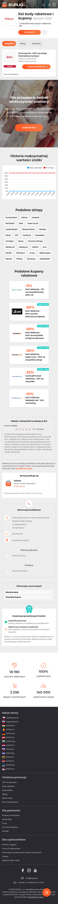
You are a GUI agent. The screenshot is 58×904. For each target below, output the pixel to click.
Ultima (24, 217)
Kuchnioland (11, 217)
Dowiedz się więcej (24, 468)
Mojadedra (39, 235)
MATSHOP (10, 223)
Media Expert (45, 253)
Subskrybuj (29, 127)
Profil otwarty (19, 486)
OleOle (35, 247)
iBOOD (9, 253)
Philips (19, 259)
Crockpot (10, 241)
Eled (21, 223)
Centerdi (35, 217)
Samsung (31, 259)
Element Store (28, 229)
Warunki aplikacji (11, 74)
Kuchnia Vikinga (35, 241)
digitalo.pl (10, 247)
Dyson (21, 241)
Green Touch (32, 223)
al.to (45, 247)
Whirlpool (20, 253)
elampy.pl (23, 247)
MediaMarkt (45, 259)
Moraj (8, 235)
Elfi (16, 235)
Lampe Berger (12, 229)
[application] (29, 182)
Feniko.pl (27, 235)
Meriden (42, 229)
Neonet (9, 259)
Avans (32, 253)
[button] (34, 168)
